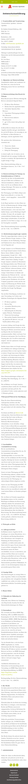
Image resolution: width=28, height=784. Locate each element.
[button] (14, 2)
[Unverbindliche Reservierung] (17, 765)
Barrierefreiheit (14, 775)
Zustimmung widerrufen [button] (14, 780)
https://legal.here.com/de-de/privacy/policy (9, 673)
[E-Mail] (14, 765)
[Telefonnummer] (11, 765)
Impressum (14, 773)
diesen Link (19, 413)
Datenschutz (14, 770)
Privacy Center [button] (14, 777)
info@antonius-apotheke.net (15, 43)
